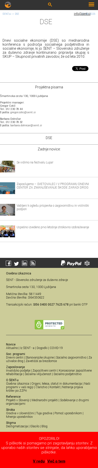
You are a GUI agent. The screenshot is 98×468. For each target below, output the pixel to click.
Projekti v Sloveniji (17, 400)
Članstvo (41, 387)
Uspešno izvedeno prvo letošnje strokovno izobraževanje (53, 227)
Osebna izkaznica (17, 383)
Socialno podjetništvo (67, 374)
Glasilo (34, 426)
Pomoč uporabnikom (68, 413)
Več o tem (56, 461)
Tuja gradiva (44, 413)
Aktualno (12, 348)
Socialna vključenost (38, 374)
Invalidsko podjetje (18, 370)
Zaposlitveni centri (44, 370)
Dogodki (42, 348)
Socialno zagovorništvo (71, 357)
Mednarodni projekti (45, 400)
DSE (17, 14)
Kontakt (55, 387)
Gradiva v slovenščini (20, 413)
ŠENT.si (7, 14)
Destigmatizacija (17, 426)
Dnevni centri (14, 357)
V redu (39, 461)
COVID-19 (56, 348)
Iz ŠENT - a (27, 348)
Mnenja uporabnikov (19, 417)
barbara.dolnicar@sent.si (26, 125)
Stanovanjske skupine (39, 357)
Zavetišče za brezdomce (41, 361)
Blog (44, 426)
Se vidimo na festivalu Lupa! (35, 162)
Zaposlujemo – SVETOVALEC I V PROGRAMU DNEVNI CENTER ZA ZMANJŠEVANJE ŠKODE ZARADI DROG (53, 185)
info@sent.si (82, 14)
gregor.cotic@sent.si (23, 112)
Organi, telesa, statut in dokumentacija (56, 383)
